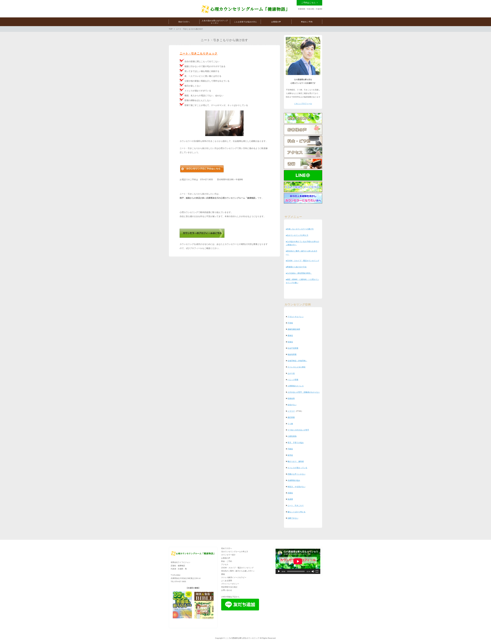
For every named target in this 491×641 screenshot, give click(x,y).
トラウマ (291, 411)
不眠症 (290, 449)
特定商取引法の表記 (229, 587)
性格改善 (291, 398)
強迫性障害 (292, 354)
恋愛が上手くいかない (296, 474)
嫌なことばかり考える (296, 512)
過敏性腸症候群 (294, 329)
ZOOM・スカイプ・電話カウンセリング (237, 568)
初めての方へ (226, 548)
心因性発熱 (292, 436)
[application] (298, 561)
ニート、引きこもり (296, 505)
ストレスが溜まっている (297, 468)
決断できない (293, 518)
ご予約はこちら (308, 3)
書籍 (223, 574)
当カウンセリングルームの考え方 (234, 552)
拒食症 (290, 342)
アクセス (224, 564)
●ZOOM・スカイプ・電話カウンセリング (302, 261)
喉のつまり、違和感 (296, 461)
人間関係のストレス (296, 386)
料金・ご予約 (226, 561)
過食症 (290, 335)
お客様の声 (225, 558)
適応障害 (291, 417)
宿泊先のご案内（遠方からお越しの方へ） (238, 571)
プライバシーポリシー (230, 584)
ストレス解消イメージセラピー (233, 577)
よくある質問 (226, 581)
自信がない (292, 405)
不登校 (290, 323)
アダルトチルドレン (296, 317)
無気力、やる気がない (296, 487)
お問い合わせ (226, 590)
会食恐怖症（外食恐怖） (297, 361)
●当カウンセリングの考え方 (297, 235)
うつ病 (290, 424)
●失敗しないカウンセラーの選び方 (300, 229)
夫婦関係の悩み (294, 480)
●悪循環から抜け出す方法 (296, 267)
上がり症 (291, 373)
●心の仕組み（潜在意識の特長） (299, 273)
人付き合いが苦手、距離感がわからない (304, 392)
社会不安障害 (293, 348)
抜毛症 (290, 455)
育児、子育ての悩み (296, 443)
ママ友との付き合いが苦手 (298, 430)
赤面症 (290, 493)
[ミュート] (313, 571)
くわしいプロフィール (303, 104)
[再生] (279, 571)
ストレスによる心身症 (296, 367)
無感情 (290, 499)
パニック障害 (293, 380)
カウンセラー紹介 (228, 555)
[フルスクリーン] (317, 571)
